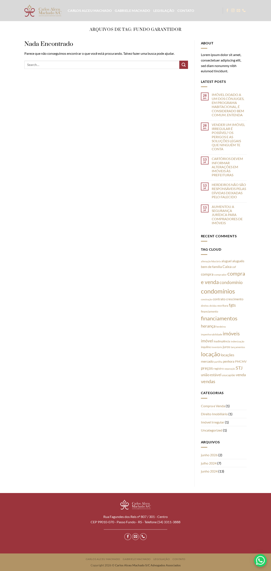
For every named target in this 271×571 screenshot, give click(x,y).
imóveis (231, 333)
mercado (207, 361)
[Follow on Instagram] (233, 10)
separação (229, 368)
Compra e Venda (213, 406)
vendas (208, 381)
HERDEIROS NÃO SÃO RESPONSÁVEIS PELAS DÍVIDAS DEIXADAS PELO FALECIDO (229, 191)
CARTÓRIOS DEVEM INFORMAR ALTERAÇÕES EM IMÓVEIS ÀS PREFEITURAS (227, 167)
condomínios (218, 291)
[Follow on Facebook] (227, 10)
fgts (232, 304)
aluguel (226, 261)
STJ (239, 368)
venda (241, 374)
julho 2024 (209, 463)
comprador (220, 274)
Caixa (227, 266)
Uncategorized (211, 430)
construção (206, 299)
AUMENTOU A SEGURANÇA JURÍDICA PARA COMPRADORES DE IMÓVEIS (227, 215)
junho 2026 (209, 455)
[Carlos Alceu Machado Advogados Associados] (42, 10)
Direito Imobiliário (214, 414)
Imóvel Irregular (212, 422)
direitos (205, 305)
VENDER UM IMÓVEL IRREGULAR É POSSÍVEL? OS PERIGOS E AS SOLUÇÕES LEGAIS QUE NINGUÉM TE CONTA (228, 137)
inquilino (206, 347)
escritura (222, 305)
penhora (228, 361)
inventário (217, 347)
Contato (185, 10)
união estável (211, 375)
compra (207, 274)
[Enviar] (183, 65)
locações (227, 355)
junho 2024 (209, 471)
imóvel (207, 340)
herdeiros (221, 326)
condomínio (231, 282)
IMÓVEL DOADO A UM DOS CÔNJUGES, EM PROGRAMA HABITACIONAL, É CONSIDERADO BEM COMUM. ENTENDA (228, 105)
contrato (219, 299)
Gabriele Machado (132, 10)
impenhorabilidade (211, 334)
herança (208, 325)
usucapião (228, 375)
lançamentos (238, 347)
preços (207, 368)
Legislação (163, 10)
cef (234, 267)
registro (218, 368)
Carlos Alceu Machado (90, 10)
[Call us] (244, 10)
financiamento (209, 311)
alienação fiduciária (211, 261)
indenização (237, 341)
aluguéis (238, 261)
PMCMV (241, 361)
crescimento (234, 299)
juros (226, 347)
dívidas (213, 305)
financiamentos (219, 318)
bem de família (211, 267)
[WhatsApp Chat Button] (260, 560)
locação (210, 354)
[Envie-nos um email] (238, 10)
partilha (218, 361)
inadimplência (222, 341)
